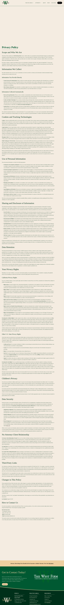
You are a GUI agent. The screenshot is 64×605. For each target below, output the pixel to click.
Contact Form (5, 584)
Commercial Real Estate (33, 600)
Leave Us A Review (48, 600)
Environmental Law (33, 597)
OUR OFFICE (53, 2)
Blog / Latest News (48, 595)
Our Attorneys (47, 597)
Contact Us (47, 599)
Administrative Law (33, 602)
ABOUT (44, 2)
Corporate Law (32, 599)
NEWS (48, 2)
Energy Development (33, 595)
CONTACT (59, 2)
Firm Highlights (48, 602)
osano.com (8, 425)
